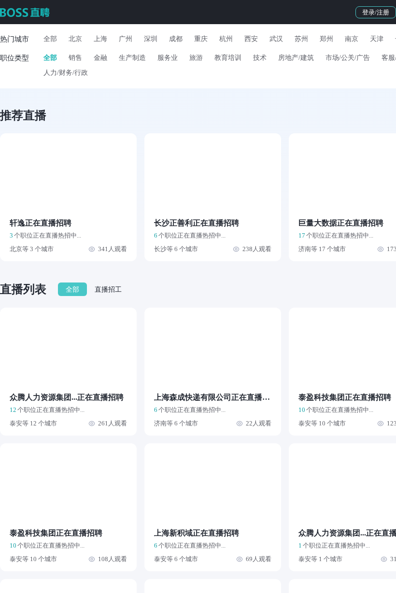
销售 (75, 57)
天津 (376, 38)
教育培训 (227, 57)
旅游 (196, 57)
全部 (50, 38)
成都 (176, 38)
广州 (125, 38)
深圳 (150, 38)
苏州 (301, 38)
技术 (260, 57)
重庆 (201, 38)
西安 (251, 38)
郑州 (326, 38)
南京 (351, 38)
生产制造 (132, 57)
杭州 (226, 38)
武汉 (276, 38)
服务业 (167, 57)
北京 (75, 38)
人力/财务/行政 (65, 72)
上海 (100, 38)
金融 (100, 57)
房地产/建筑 (296, 57)
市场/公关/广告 (347, 57)
